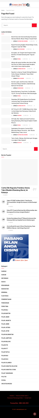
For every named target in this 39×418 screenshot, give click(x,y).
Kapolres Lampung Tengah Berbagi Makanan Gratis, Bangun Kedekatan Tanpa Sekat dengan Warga (24, 74)
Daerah (3, 271)
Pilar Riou (4, 359)
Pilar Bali (4, 310)
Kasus (3, 281)
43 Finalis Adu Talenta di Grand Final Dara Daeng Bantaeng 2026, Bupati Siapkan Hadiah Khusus (24, 121)
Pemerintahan (6, 299)
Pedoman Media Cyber (22, 395)
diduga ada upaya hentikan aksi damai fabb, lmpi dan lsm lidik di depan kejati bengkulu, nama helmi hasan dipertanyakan (23, 64)
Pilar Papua (5, 352)
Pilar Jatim (5, 331)
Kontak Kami (28, 398)
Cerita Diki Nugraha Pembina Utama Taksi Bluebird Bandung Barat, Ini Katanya (15, 190)
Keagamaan (5, 285)
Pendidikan (5, 303)
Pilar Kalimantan (7, 334)
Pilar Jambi (5, 324)
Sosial (3, 380)
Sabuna (19, 115)
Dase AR (20, 142)
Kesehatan (5, 289)
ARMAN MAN (20, 88)
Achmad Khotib (21, 68)
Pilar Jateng (5, 327)
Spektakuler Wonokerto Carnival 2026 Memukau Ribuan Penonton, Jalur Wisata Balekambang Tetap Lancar (23, 130)
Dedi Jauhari (21, 78)
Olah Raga (4, 296)
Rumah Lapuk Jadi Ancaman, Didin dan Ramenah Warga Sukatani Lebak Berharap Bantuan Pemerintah (23, 83)
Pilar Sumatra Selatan (9, 366)
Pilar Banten (5, 313)
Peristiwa (4, 306)
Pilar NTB (4, 345)
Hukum (3, 275)
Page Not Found (10, 10)
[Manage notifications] (34, 413)
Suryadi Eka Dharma (23, 41)
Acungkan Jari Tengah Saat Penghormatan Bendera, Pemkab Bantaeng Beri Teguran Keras (23, 54)
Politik (3, 376)
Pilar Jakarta (6, 320)
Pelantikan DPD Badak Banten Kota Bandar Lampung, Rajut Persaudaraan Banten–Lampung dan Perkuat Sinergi (23, 101)
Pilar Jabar (5, 317)
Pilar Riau (4, 355)
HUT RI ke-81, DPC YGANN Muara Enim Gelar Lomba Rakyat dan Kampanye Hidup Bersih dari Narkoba (24, 111)
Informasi (4, 278)
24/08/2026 (28, 78)
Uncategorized (6, 383)
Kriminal (4, 292)
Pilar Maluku (6, 341)
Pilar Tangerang (7, 373)
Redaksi (12, 395)
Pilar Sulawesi (6, 362)
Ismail (19, 59)
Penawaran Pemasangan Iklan (15, 398)
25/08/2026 (32, 41)
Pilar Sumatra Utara (8, 369)
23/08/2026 (25, 115)
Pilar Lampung (6, 338)
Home (2, 10)
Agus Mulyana (21, 49)
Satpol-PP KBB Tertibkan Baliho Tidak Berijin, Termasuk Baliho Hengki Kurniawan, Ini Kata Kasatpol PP (22, 202)
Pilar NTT (4, 348)
